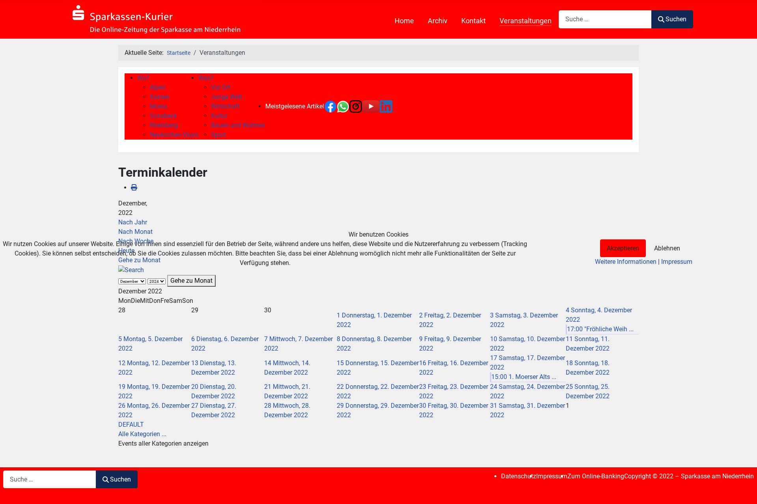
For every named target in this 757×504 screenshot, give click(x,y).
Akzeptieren (623, 248)
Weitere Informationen (625, 261)
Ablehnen (667, 248)
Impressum (676, 261)
